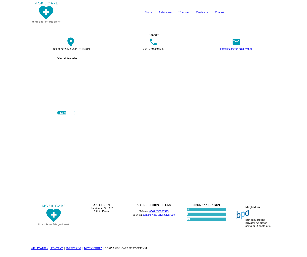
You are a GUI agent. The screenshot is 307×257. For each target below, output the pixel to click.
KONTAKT (56, 248)
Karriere (200, 12)
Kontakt (219, 12)
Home (148, 12)
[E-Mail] (188, 219)
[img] (62, 12)
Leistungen (165, 12)
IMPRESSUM (73, 248)
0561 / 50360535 (159, 211)
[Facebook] (187, 214)
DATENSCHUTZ (93, 248)
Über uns (184, 12)
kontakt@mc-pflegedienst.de (236, 48)
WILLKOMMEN (39, 248)
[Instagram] (188, 209)
